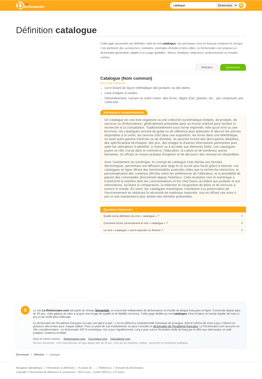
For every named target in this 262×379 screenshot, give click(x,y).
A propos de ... (87, 367)
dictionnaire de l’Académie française (175, 326)
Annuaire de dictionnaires (129, 367)
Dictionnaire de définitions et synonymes (52, 372)
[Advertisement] (54, 68)
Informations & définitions (60, 367)
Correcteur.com (97, 338)
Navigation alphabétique (29, 367)
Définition (39, 354)
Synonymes (233, 67)
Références (105, 367)
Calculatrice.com (120, 338)
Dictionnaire (22, 354)
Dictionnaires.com (74, 338)
